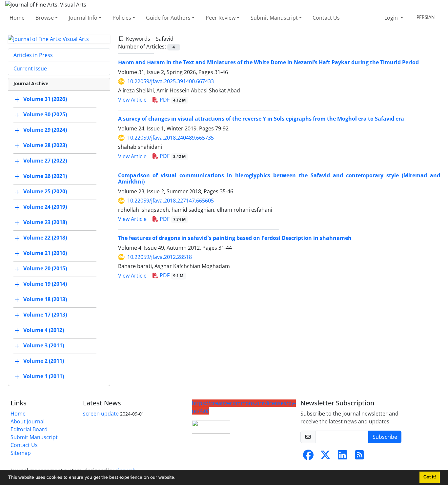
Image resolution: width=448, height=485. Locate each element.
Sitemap (20, 452)
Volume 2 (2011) (43, 361)
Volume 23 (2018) (45, 222)
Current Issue (30, 68)
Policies (121, 17)
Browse (44, 17)
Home (17, 17)
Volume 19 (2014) (45, 284)
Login (391, 17)
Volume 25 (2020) (45, 191)
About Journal (27, 421)
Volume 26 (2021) (45, 176)
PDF (172, 99)
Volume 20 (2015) (45, 268)
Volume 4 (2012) (43, 330)
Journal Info (83, 17)
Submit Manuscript (274, 17)
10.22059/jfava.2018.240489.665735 (170, 137)
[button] (178, 478)
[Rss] (359, 456)
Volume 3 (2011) (43, 345)
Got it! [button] (429, 477)
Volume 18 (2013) (45, 299)
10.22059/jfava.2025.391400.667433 (170, 81)
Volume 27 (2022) (45, 161)
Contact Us (326, 17)
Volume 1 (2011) (43, 376)
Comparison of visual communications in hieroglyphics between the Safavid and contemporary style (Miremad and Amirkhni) (279, 178)
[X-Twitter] (325, 456)
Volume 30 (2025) (45, 114)
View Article (132, 99)
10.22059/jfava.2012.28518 (159, 257)
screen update (101, 413)
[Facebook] (308, 456)
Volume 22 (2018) (45, 238)
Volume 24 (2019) (45, 207)
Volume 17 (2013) (45, 315)
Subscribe (385, 436)
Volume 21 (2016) (45, 253)
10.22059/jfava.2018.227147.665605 (170, 200)
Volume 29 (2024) (45, 130)
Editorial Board (29, 429)
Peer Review (220, 17)
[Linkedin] (342, 456)
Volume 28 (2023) (45, 145)
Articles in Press (33, 55)
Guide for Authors (168, 17)
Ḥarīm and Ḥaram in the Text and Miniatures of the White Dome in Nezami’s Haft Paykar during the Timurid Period (268, 62)
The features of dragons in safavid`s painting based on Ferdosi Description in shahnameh (235, 238)
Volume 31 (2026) (45, 99)
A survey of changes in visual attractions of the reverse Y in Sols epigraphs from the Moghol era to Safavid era (261, 118)
